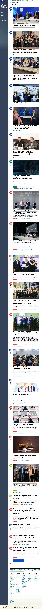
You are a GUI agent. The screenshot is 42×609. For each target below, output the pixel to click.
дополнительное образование (17, 188)
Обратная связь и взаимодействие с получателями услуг (18, 592)
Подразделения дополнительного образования (34, 569)
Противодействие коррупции (12, 588)
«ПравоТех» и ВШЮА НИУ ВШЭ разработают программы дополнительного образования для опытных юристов (25, 212)
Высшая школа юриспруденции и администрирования (18, 54)
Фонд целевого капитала (12, 587)
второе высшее (29, 218)
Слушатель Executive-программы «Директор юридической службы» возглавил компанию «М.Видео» (25, 497)
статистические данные (24, 557)
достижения (19, 344)
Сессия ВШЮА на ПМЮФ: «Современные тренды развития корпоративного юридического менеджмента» (24, 368)
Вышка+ (17, 579)
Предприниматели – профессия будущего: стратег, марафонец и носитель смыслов (24, 25)
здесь (7, 606)
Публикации (29, 582)
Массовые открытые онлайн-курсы (36, 580)
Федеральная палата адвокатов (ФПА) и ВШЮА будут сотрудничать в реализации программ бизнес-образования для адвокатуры (24, 511)
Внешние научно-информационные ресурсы (24, 586)
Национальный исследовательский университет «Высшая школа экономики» (19, 569)
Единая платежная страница (12, 602)
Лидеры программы (2, 15)
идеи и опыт (19, 249)
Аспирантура (17, 582)
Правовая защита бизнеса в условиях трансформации (23, 425)
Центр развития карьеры (18, 586)
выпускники (19, 431)
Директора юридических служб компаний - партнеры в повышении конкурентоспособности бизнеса (24, 302)
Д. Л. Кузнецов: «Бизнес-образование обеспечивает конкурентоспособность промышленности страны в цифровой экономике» (23, 153)
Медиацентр (29, 580)
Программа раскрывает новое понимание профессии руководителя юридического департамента (24, 274)
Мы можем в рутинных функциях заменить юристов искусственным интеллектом (24, 241)
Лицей (17, 574)
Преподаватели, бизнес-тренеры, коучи (3, 18)
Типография (29, 579)
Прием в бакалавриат (18, 578)
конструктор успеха (25, 504)
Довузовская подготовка (17, 576)
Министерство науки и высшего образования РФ (36, 576)
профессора (23, 249)
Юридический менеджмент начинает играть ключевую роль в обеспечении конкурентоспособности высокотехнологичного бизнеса (25, 550)
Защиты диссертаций (24, 581)
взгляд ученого (27, 249)
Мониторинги (23, 578)
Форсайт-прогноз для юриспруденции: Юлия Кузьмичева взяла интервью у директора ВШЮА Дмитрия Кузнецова (25, 127)
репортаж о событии (32, 249)
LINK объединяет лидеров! (20, 102)
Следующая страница (18, 560)
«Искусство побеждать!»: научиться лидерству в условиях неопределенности (24, 525)
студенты (30, 504)
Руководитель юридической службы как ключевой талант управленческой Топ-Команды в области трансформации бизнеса (25, 51)
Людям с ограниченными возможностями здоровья (12, 599)
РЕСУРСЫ (29, 573)
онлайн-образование (23, 218)
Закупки (11, 583)
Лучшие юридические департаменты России (25, 482)
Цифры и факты (11, 574)
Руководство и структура (11, 576)
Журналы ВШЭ (30, 581)
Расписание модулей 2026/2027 (2, 12)
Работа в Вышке (11, 603)
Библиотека (29, 574)
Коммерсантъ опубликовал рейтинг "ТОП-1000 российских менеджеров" (23, 395)
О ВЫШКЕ (11, 573)
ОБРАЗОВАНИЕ (18, 573)
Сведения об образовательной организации (12, 596)
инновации (19, 218)
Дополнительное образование (18, 584)
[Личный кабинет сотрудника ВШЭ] (39, 1)
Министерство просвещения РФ (36, 579)
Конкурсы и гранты (24, 584)
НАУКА (23, 573)
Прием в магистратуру (17, 581)
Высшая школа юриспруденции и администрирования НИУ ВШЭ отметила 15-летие (25, 333)
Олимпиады (17, 577)
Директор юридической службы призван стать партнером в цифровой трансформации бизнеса (25, 537)
